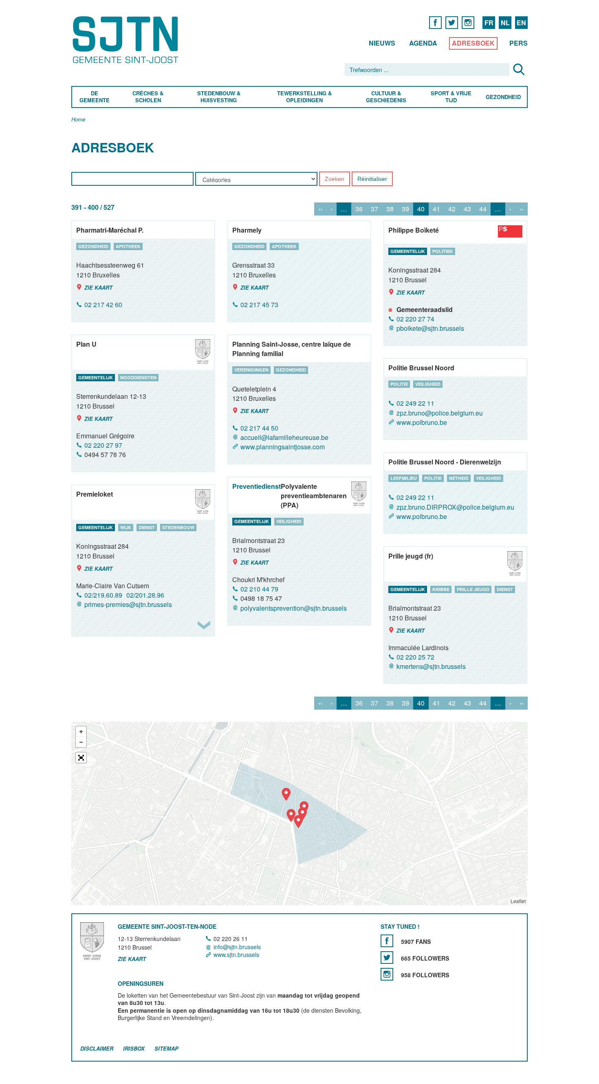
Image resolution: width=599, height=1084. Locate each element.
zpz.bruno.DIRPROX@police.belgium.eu (455, 507)
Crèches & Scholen (147, 97)
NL (505, 22)
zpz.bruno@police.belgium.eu (439, 413)
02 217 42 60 (103, 304)
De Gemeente (94, 97)
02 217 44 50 (259, 428)
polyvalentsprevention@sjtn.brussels (293, 608)
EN (521, 22)
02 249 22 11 (415, 403)
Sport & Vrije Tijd (450, 97)
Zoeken (334, 179)
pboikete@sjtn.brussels (430, 328)
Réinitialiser (372, 179)
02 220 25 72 (415, 657)
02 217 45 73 (259, 304)
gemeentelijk (407, 251)
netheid (459, 478)
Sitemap (166, 1048)
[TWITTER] (451, 22)
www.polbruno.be (421, 422)
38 (390, 209)
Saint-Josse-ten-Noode (127, 39)
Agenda (423, 43)
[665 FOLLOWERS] (387, 958)
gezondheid (93, 246)
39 (405, 209)
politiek (442, 251)
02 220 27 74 (415, 318)
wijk (125, 527)
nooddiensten (138, 377)
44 (483, 209)
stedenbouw (178, 527)
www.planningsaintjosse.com (282, 446)
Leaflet (518, 900)
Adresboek (473, 43)
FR (488, 22)
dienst (147, 527)
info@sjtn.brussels (237, 946)
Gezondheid (503, 97)
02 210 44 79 (259, 589)
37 (374, 209)
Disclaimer (96, 1048)
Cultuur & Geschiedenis (386, 97)
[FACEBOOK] (435, 22)
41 (436, 209)
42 (452, 209)
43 (467, 209)
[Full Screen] (81, 757)
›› (522, 209)
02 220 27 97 (103, 445)
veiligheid (427, 384)
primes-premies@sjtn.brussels (128, 604)
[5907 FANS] (387, 941)
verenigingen (251, 370)
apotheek (128, 246)
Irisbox (134, 1048)
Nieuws (382, 43)
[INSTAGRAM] (468, 22)
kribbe (440, 589)
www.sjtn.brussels (236, 954)
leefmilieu (403, 478)
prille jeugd (473, 589)
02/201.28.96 (145, 595)
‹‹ (320, 209)
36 (359, 209)
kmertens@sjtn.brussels (431, 666)
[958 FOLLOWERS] (387, 974)
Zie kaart (98, 287)
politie (399, 384)
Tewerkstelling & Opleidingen (304, 97)
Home (78, 119)
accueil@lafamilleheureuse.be (284, 437)
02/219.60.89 (103, 595)
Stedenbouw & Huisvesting (218, 97)
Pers (518, 43)
